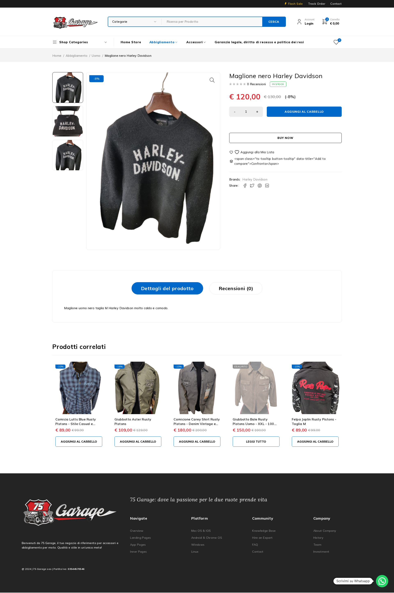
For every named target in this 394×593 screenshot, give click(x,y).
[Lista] (252, 152)
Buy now (285, 138)
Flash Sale (295, 3)
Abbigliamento (77, 56)
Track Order (316, 3)
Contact (336, 3)
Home (57, 56)
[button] (212, 80)
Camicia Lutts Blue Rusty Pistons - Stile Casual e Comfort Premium (75, 424)
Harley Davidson (254, 179)
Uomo (96, 56)
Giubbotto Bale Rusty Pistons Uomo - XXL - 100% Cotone (255, 424)
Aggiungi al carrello (304, 112)
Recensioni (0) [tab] (236, 288)
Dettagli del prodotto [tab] (167, 288)
